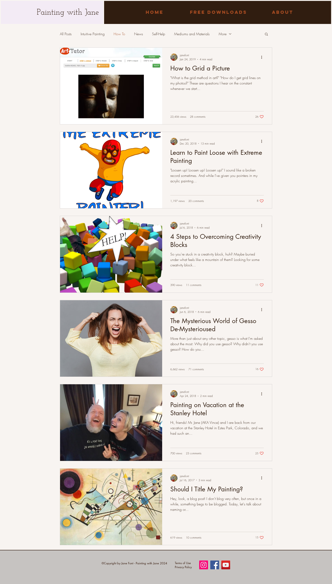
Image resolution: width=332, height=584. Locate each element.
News (138, 33)
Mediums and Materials (192, 33)
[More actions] (263, 57)
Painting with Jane (68, 13)
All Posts (66, 33)
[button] (266, 34)
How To (119, 33)
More (223, 33)
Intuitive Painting (93, 33)
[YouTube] (225, 565)
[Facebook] (214, 565)
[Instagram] (203, 565)
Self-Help (158, 33)
